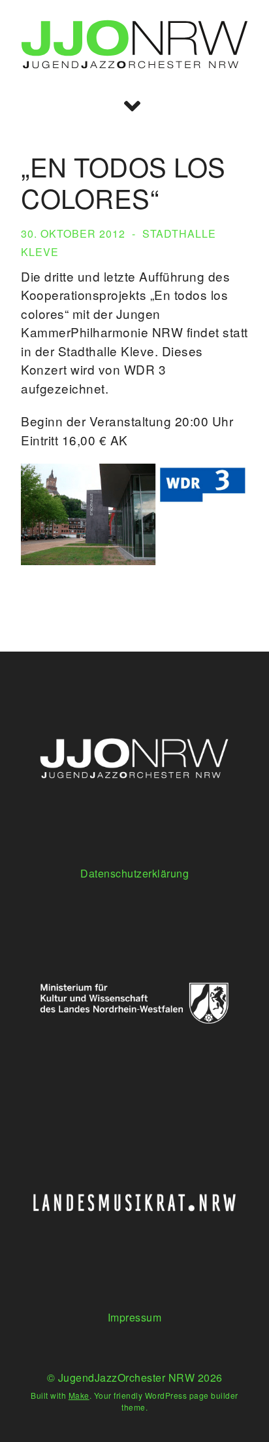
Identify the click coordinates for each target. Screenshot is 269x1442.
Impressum (135, 1317)
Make (79, 1395)
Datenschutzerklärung (134, 873)
